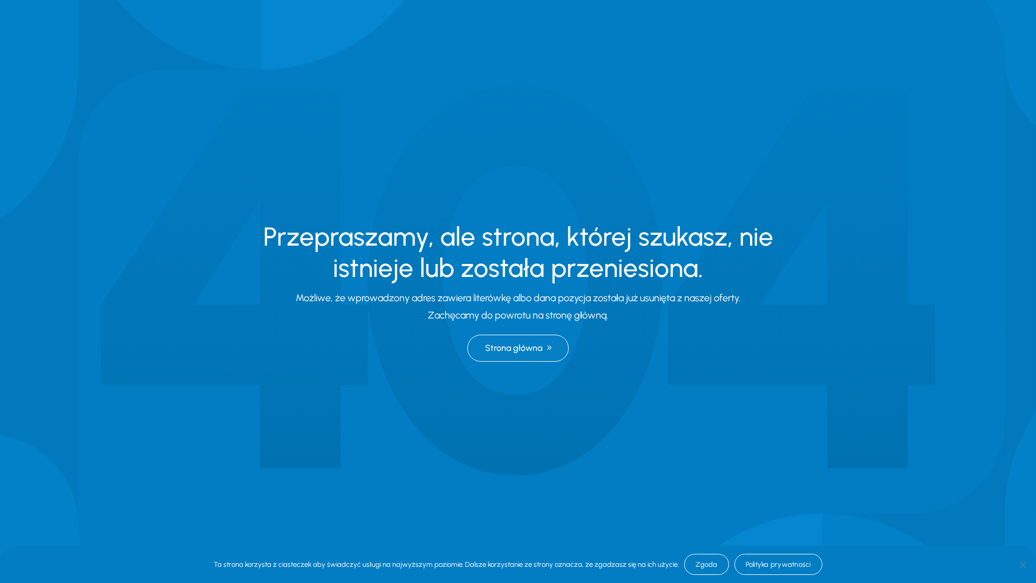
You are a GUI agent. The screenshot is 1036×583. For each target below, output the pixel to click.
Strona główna (513, 348)
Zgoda (706, 564)
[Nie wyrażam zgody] (1022, 564)
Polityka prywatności (778, 564)
